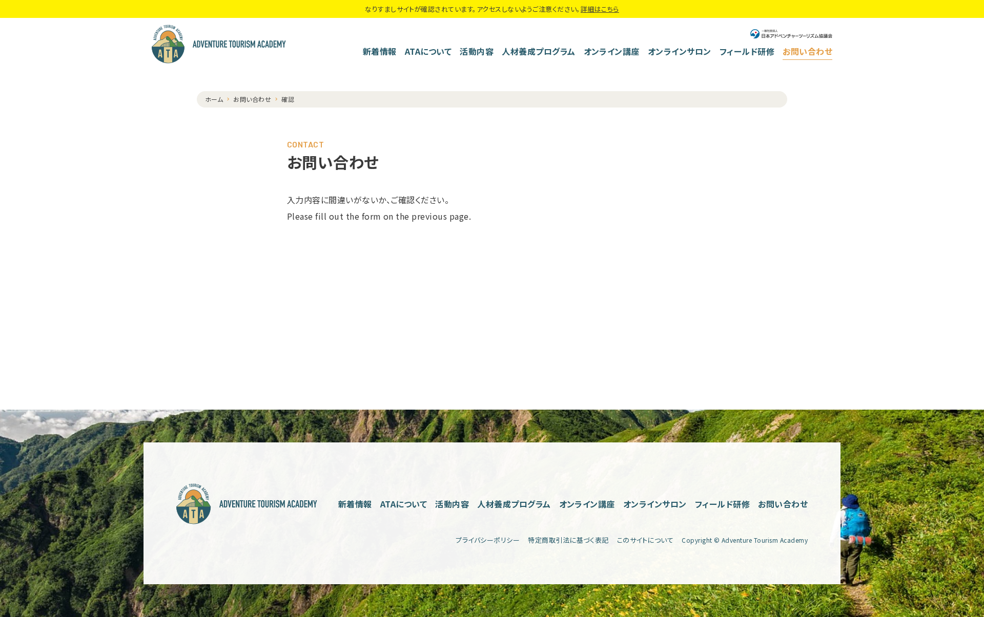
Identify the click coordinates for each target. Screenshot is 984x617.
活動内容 (477, 51)
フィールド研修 (747, 51)
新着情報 (380, 51)
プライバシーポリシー (488, 540)
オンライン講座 (612, 51)
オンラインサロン (679, 51)
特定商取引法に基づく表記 (568, 540)
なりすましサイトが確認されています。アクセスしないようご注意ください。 (492, 9)
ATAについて (428, 51)
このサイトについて (645, 540)
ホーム (214, 99)
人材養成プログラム (538, 51)
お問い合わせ (807, 51)
